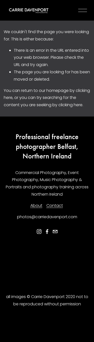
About (36, 205)
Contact (54, 205)
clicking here (70, 105)
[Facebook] (47, 231)
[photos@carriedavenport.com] (55, 231)
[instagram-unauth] (39, 231)
